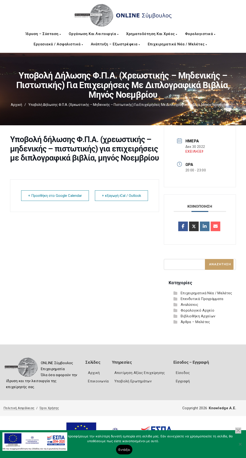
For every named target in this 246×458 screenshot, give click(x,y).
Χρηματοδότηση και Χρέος (151, 34)
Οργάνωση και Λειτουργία (93, 34)
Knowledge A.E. (222, 408)
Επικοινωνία (98, 381)
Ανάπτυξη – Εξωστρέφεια (115, 44)
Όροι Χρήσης (49, 408)
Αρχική (16, 105)
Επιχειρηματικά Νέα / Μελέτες (177, 44)
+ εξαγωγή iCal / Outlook (121, 195)
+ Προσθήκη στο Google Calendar (55, 195)
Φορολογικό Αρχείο (197, 310)
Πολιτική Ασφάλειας (19, 408)
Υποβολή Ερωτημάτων (133, 381)
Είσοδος (183, 373)
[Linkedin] (204, 226)
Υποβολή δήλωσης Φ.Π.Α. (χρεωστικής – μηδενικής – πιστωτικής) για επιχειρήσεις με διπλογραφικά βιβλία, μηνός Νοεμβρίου (128, 105)
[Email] (215, 226)
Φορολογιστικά (199, 34)
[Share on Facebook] (183, 226)
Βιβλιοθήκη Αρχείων (198, 316)
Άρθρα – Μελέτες (195, 322)
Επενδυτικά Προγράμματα (202, 299)
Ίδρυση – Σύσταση (42, 34)
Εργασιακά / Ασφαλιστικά (58, 44)
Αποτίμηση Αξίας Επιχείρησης (139, 373)
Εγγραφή (183, 381)
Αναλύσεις (189, 304)
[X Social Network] (194, 226)
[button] (238, 431)
